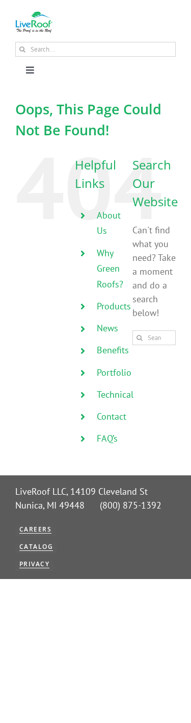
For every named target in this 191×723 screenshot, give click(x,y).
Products (114, 306)
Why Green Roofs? (110, 268)
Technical (115, 394)
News (107, 328)
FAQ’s (107, 438)
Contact (111, 416)
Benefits (113, 350)
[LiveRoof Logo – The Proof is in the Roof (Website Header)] (33, 15)
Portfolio (114, 372)
